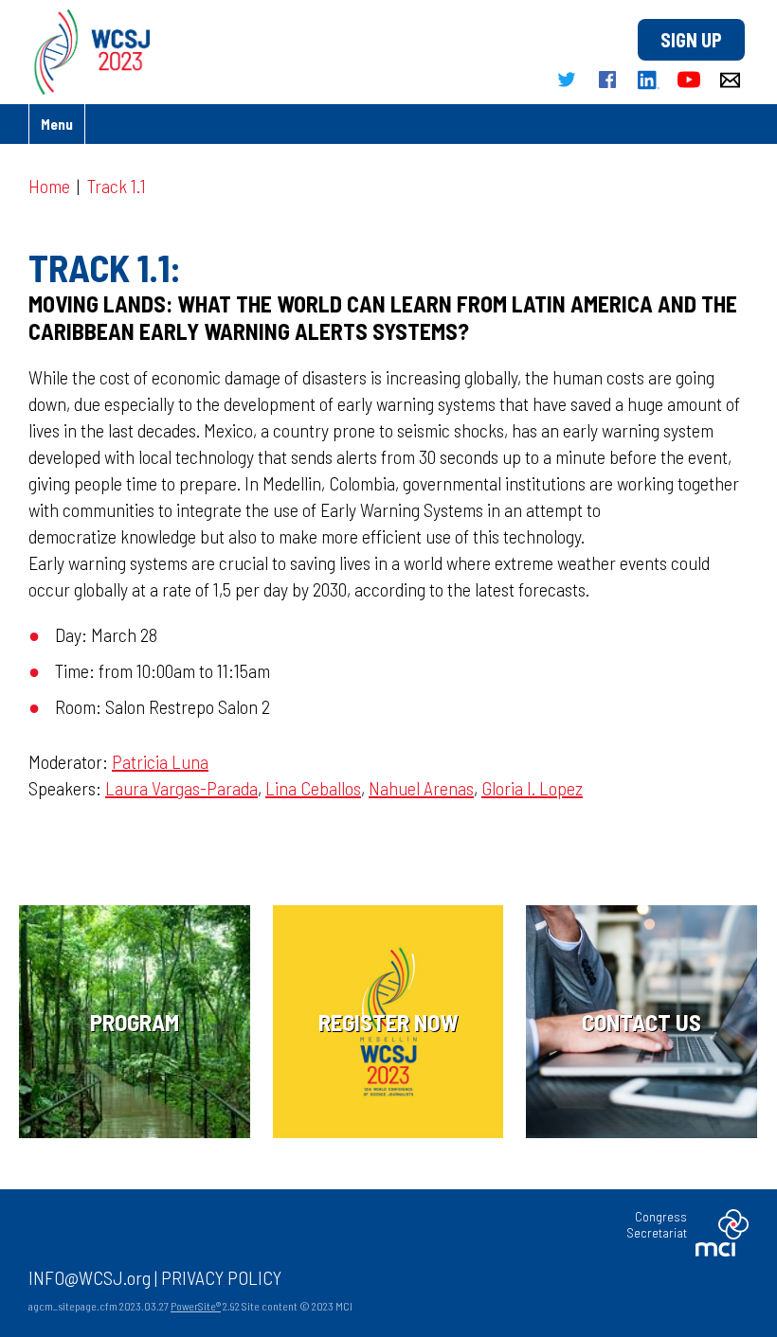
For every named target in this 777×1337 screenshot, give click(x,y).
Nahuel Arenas (421, 787)
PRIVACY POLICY (221, 1277)
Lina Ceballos (313, 787)
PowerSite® (196, 1305)
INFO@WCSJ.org (89, 1277)
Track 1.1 (116, 185)
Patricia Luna (160, 761)
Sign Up (691, 39)
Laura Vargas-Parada (181, 787)
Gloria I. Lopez (532, 787)
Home (49, 185)
